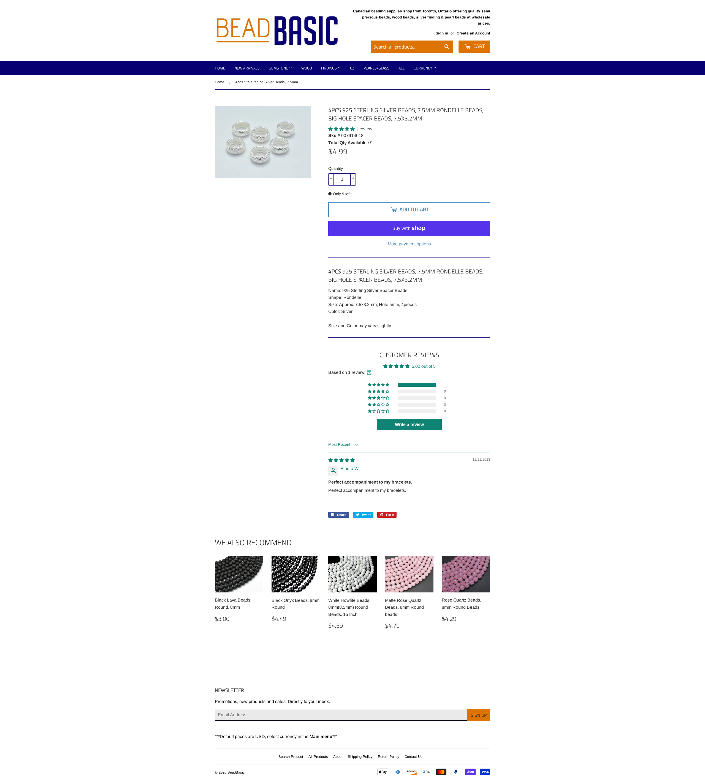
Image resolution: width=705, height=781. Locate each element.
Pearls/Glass (376, 68)
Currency (423, 68)
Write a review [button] (409, 424)
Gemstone (279, 68)
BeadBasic (236, 772)
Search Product (290, 757)
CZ (352, 68)
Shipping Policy (360, 757)
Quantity (335, 168)
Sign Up (479, 715)
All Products (318, 757)
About (338, 757)
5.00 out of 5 (424, 366)
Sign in (442, 33)
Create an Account (473, 33)
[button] (342, 129)
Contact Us (413, 757)
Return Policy (388, 757)
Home (220, 68)
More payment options (409, 243)
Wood (306, 68)
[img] (341, 460)
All (401, 68)
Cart (478, 46)
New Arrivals (247, 68)
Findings (329, 68)
